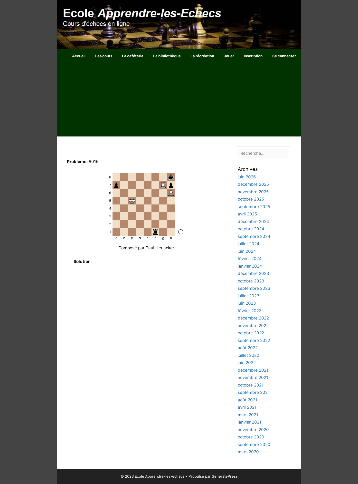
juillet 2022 (248, 355)
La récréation (202, 56)
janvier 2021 (249, 422)
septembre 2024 (254, 236)
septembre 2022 (254, 340)
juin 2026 (247, 176)
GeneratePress (225, 476)
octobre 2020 (251, 437)
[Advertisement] (179, 100)
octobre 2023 (251, 281)
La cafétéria (132, 56)
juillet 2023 (248, 295)
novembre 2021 (253, 377)
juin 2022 (247, 362)
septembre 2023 (254, 288)
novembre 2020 (253, 429)
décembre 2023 (253, 273)
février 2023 (250, 310)
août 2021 (247, 399)
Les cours (103, 56)
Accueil (78, 56)
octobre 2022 (251, 332)
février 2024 (250, 258)
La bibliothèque (167, 56)
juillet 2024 (248, 243)
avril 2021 (247, 407)
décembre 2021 (253, 370)
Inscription (253, 56)
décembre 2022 (253, 318)
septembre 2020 (254, 444)
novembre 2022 (253, 325)
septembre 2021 (254, 392)
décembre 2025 (253, 184)
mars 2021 (248, 414)
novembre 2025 (253, 191)
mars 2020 (248, 451)
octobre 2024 (251, 228)
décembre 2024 (253, 221)
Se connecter (284, 56)
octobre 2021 (251, 385)
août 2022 (248, 347)
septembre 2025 (254, 206)
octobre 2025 (251, 199)
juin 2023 (247, 303)
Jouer (229, 56)
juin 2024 (247, 251)
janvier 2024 (250, 266)
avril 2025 (247, 214)
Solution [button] (82, 261)
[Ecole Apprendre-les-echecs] (179, 24)
